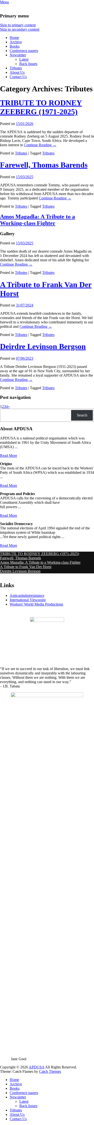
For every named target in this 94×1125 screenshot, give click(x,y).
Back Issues (28, 64)
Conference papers (24, 51)
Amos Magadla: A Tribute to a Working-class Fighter (37, 219)
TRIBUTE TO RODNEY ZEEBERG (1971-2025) (41, 107)
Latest (23, 59)
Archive (16, 42)
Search (82, 415)
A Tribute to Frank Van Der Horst (25, 567)
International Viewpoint (28, 600)
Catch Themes (50, 1071)
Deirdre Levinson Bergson (43, 346)
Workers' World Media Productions (36, 604)
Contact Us (18, 77)
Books (15, 46)
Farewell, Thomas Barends (43, 165)
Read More (8, 455)
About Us (17, 72)
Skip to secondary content (19, 29)
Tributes (16, 68)
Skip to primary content (18, 25)
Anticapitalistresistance (27, 595)
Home (14, 38)
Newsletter (18, 55)
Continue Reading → (40, 145)
